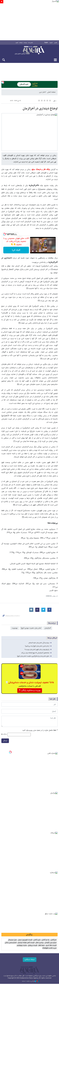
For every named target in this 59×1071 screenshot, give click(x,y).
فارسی (55, 42)
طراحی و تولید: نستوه (28, 981)
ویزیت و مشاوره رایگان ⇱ (29, 690)
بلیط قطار (41, 945)
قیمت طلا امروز (50, 945)
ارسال (5, 740)
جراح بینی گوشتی (50, 942)
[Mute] (36, 251)
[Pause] (32, 251)
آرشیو (17, 42)
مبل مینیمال (12, 940)
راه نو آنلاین (45, 940)
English (46, 42)
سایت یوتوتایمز (22, 945)
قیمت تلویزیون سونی (25, 940)
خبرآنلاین (29, 50)
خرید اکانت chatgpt (49, 948)
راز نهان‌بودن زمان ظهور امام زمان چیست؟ (37, 649)
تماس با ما (30, 42)
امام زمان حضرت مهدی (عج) (31, 628)
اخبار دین (42, 92)
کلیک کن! (16, 250)
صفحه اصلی (51, 92)
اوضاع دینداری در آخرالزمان (40, 108)
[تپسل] (2, 82)
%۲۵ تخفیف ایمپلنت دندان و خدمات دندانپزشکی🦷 (29, 682)
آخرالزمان (48, 628)
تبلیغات (21, 42)
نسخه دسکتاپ (30, 959)
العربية (51, 42)
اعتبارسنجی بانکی (11, 942)
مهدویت (15, 628)
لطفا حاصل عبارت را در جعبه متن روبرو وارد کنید (40, 730)
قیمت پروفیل (32, 945)
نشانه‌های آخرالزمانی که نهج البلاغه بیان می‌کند (35, 653)
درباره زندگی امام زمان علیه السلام (39, 643)
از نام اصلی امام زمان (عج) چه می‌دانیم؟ (37, 646)
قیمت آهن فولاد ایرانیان (25, 942)
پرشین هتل (39, 942)
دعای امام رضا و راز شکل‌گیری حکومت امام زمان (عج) (33, 656)
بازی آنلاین (36, 940)
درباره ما (25, 42)
